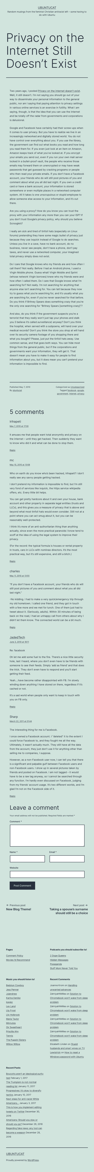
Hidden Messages (59, 960)
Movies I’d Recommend (18, 960)
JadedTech (17, 637)
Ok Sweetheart (14, 1027)
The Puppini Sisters (16, 1040)
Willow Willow (13, 1044)
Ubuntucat (47, 7)
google (80, 390)
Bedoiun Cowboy (15, 985)
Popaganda (56, 964)
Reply (12, 450)
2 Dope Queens (58, 955)
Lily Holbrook (13, 1014)
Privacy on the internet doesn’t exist (59, 90)
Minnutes (11, 1023)
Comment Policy (14, 955)
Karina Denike (13, 998)
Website (14, 867)
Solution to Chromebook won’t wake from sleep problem (69, 997)
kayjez (9, 1002)
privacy (80, 393)
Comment (16, 821)
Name (14, 852)
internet (72, 393)
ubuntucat (17, 390)
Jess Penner (12, 989)
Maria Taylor (12, 1019)
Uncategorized (77, 387)
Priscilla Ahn (12, 1031)
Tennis (9, 1035)
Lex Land (11, 1006)
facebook (71, 390)
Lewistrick (55, 1052)
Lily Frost (11, 1010)
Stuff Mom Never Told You (64, 968)
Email (53, 852)
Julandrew (11, 993)
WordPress (33, 1160)
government (62, 393)
